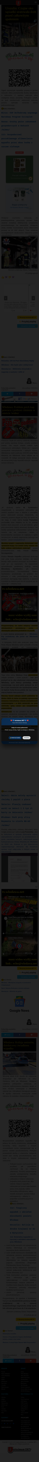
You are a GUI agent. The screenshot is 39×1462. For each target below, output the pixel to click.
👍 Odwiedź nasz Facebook (15, 737)
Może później (26, 737)
